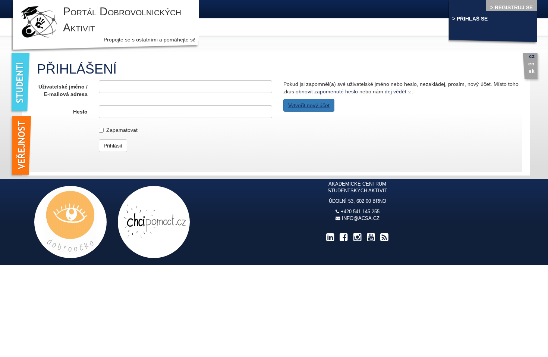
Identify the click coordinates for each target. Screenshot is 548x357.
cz (532, 56)
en (531, 63)
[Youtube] (371, 239)
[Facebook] (344, 239)
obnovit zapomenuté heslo (327, 91)
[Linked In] (330, 239)
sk (532, 71)
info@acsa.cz (360, 218)
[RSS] (384, 239)
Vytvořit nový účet (309, 105)
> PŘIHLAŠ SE (470, 19)
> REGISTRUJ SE (511, 7)
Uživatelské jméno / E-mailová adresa (62, 90)
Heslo (80, 112)
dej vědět (395, 91)
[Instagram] (357, 239)
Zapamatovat (122, 130)
